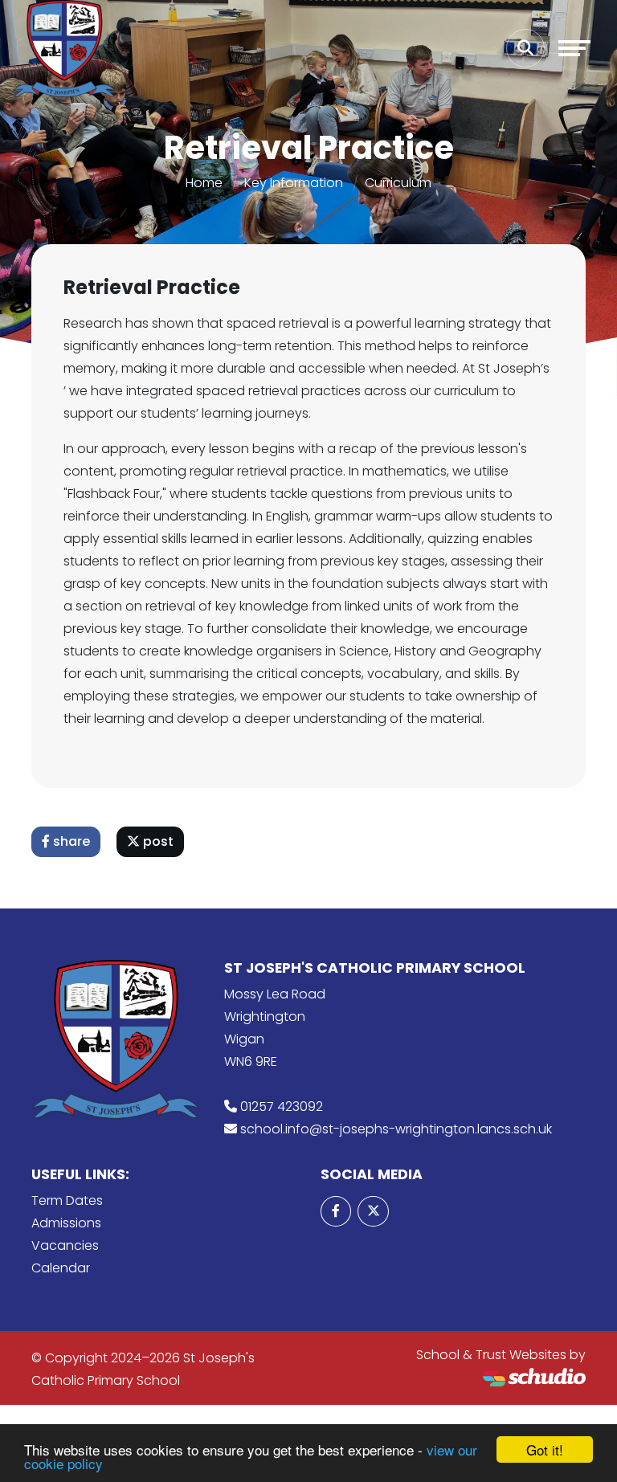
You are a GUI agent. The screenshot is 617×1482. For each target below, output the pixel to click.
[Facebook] (336, 1211)
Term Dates (67, 1200)
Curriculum (398, 183)
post (157, 841)
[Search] (525, 48)
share (70, 841)
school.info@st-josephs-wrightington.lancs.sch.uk (396, 1129)
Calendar (60, 1268)
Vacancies (65, 1245)
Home (204, 183)
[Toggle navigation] (574, 48)
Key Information (293, 183)
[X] (373, 1211)
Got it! (544, 1449)
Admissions (66, 1223)
